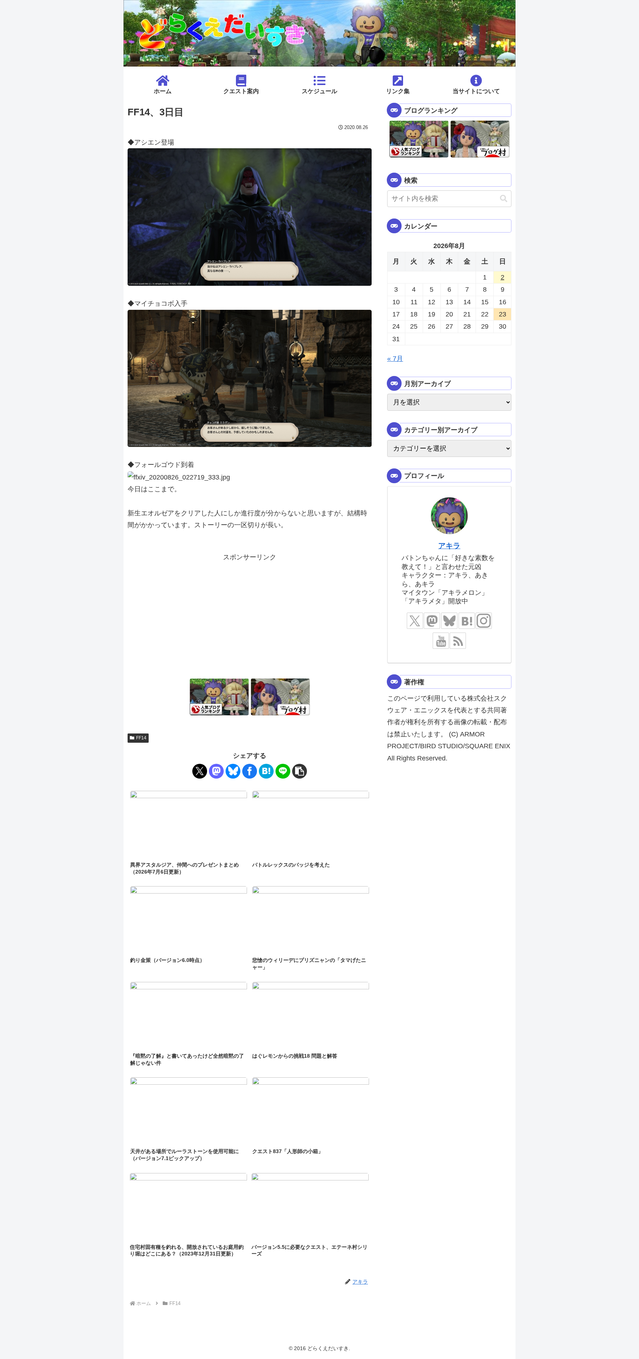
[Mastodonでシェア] (216, 771)
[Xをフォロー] (415, 621)
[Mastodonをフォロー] (432, 621)
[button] (299, 771)
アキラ (449, 546)
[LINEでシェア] (282, 771)
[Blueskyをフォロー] (449, 621)
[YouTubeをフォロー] (441, 641)
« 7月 (395, 358)
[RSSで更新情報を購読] (458, 641)
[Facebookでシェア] (249, 771)
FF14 (141, 737)
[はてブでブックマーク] (266, 771)
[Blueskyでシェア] (233, 771)
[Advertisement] (250, 615)
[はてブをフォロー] (467, 621)
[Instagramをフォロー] (484, 621)
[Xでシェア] (199, 771)
